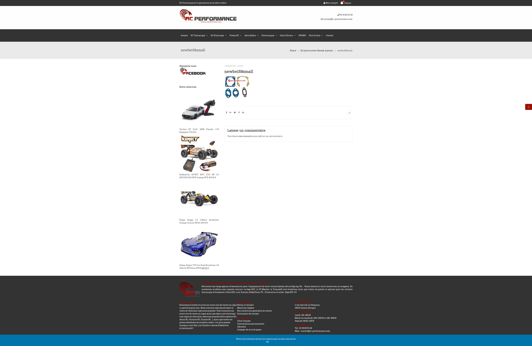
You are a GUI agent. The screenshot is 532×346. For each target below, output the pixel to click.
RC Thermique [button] (198, 35)
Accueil (184, 35)
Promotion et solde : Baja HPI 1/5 (281, 292)
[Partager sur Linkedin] (243, 112)
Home (293, 50)
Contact (329, 35)
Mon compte (331, 3)
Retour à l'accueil (245, 305)
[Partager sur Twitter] (235, 112)
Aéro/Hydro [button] (250, 35)
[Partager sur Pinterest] (239, 112)
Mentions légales (245, 308)
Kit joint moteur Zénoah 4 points (316, 50)
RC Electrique (217, 35)
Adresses (241, 326)
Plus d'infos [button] (314, 35)
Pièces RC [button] (234, 35)
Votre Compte (244, 321)
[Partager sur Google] (231, 112)
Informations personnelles (250, 323)
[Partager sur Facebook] (226, 112)
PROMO (302, 35)
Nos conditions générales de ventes (254, 310)
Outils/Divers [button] (286, 35)
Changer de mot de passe (249, 329)
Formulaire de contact (248, 313)
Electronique (268, 35)
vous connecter (245, 136)
